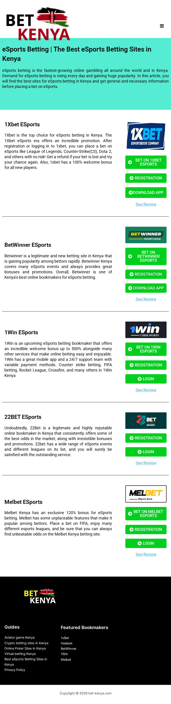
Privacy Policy (14, 670)
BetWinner (68, 649)
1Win (64, 654)
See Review (146, 204)
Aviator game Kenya (19, 637)
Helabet (66, 643)
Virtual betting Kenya (20, 654)
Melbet (66, 660)
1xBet (65, 638)
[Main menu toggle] (162, 26)
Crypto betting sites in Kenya (26, 643)
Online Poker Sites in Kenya (25, 648)
